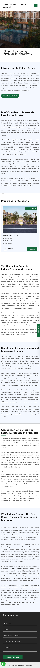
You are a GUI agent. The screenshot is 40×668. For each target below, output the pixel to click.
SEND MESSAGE (13, 657)
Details (32, 249)
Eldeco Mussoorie (10, 235)
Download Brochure (10, 95)
